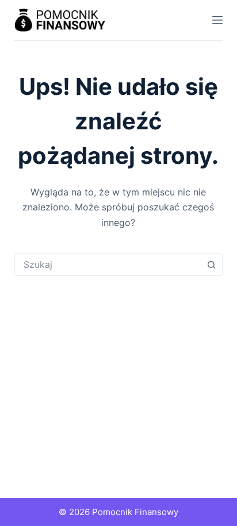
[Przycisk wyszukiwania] (211, 264)
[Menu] (217, 20)
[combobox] (108, 264)
